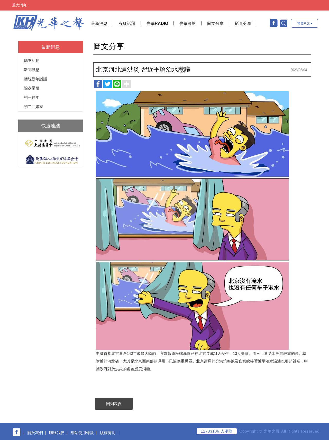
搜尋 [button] (283, 23)
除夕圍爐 (31, 88)
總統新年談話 (35, 79)
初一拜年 (31, 97)
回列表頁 (114, 404)
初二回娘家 (33, 106)
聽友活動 (31, 60)
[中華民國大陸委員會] (50, 143)
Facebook (273, 23)
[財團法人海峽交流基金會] (50, 159)
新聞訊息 (31, 69)
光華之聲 (48, 21)
